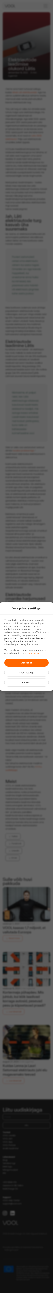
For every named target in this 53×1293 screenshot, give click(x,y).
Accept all (26, 662)
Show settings (26, 672)
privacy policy (32, 653)
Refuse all (27, 682)
